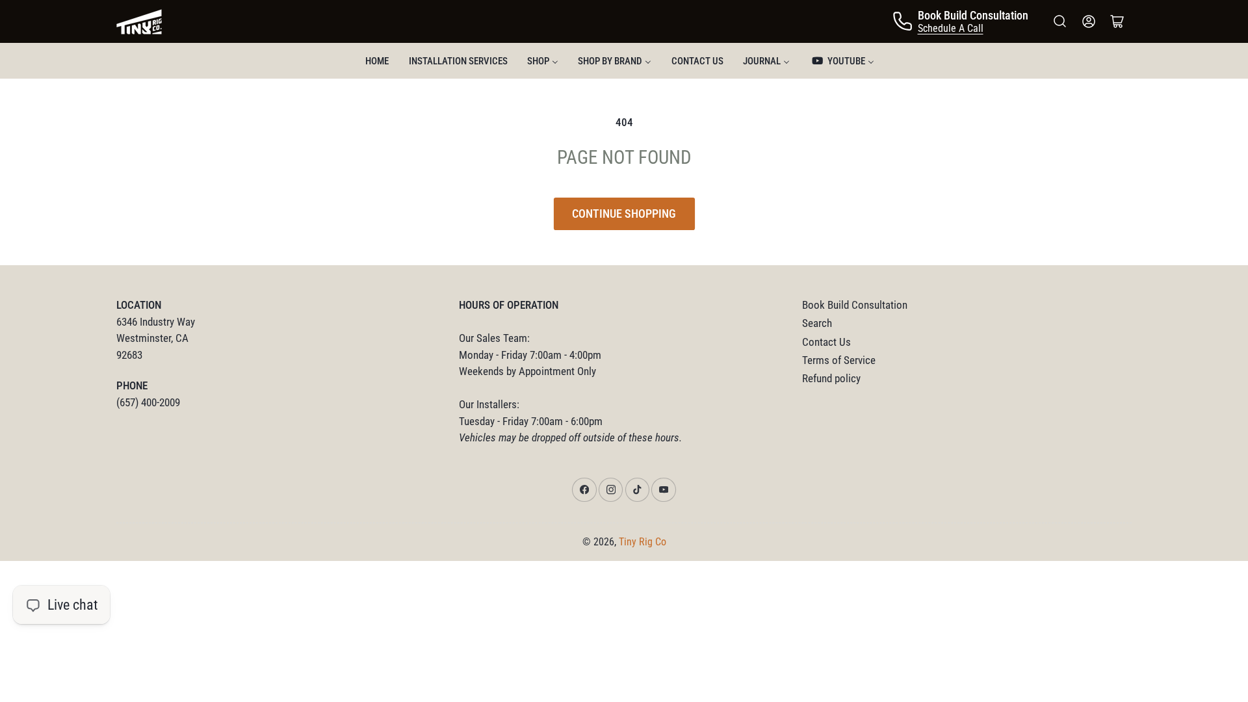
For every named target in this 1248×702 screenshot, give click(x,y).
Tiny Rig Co (642, 542)
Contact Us (826, 342)
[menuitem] (377, 61)
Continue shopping (624, 213)
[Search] (1060, 21)
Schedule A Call (950, 28)
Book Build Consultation (854, 305)
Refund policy (831, 378)
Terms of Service (839, 360)
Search (817, 323)
